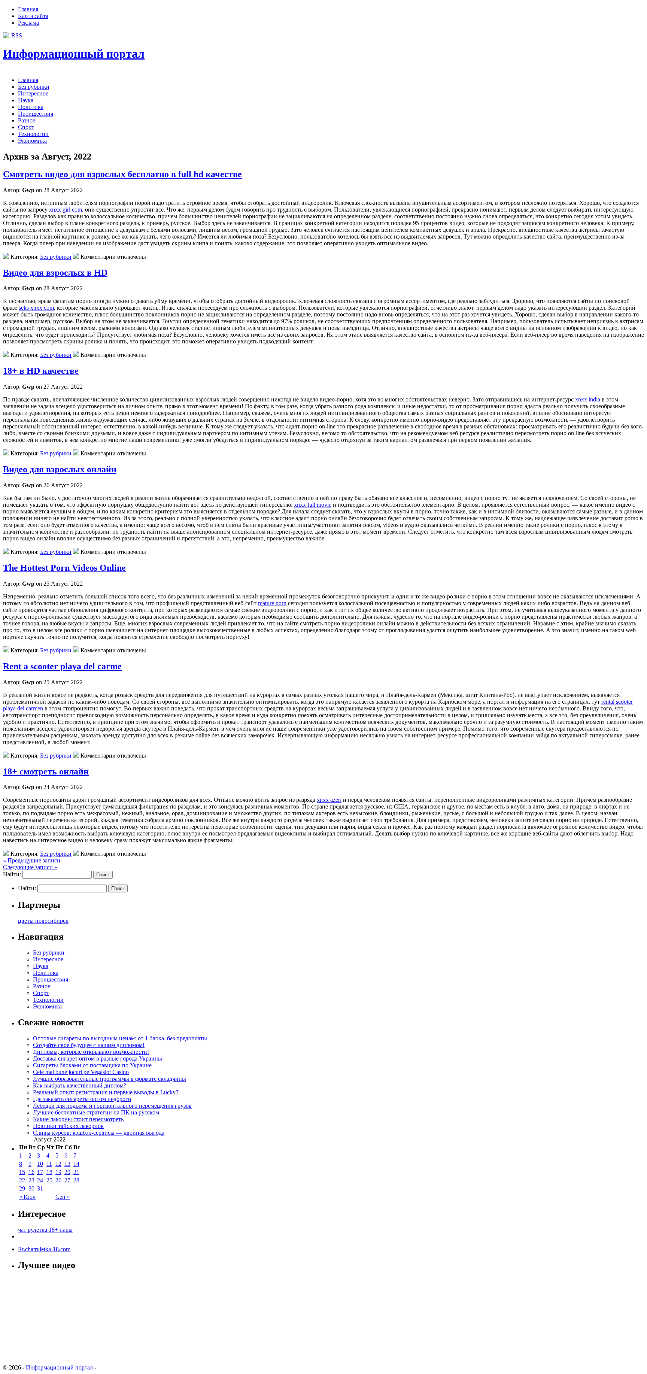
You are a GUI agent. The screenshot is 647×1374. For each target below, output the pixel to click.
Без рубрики (33, 87)
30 (31, 1188)
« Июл (27, 1196)
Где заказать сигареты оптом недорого (82, 1099)
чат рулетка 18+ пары (45, 1229)
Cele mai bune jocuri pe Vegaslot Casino (81, 1072)
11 (49, 1164)
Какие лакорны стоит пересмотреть (78, 1119)
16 (31, 1172)
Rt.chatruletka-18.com (44, 1249)
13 (67, 1164)
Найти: (12, 874)
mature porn (272, 603)
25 (49, 1180)
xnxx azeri (329, 800)
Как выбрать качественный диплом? (79, 1085)
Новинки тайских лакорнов (68, 1126)
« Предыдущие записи (31, 860)
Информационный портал (74, 53)
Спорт (26, 127)
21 (76, 1172)
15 (22, 1172)
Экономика (32, 140)
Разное (26, 120)
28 (76, 1180)
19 (58, 1172)
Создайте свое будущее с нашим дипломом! (89, 1045)
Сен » (62, 1196)
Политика (30, 107)
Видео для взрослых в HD (55, 272)
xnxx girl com (65, 209)
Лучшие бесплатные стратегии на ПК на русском (96, 1112)
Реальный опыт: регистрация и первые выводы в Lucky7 (106, 1092)
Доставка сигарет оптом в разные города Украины (97, 1058)
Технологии (33, 134)
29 (22, 1188)
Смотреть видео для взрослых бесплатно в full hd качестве (122, 174)
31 (40, 1188)
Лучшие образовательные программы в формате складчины (109, 1079)
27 (67, 1180)
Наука (25, 100)
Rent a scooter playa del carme (62, 666)
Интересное (33, 93)
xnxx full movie (312, 504)
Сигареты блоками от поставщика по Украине (92, 1065)
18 (49, 1172)
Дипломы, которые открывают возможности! (91, 1052)
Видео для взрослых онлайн (59, 469)
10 (40, 1164)
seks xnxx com (36, 307)
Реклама (28, 22)
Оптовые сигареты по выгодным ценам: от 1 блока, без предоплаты (120, 1038)
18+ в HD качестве (41, 371)
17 (40, 1172)
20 (67, 1172)
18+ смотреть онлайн (46, 771)
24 (40, 1180)
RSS (16, 35)
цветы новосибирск (43, 920)
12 (58, 1164)
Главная (28, 9)
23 (31, 1180)
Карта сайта (33, 16)
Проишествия (35, 113)
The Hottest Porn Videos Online (64, 568)
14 (76, 1164)
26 (58, 1180)
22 (22, 1180)
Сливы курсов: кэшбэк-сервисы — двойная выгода (98, 1132)
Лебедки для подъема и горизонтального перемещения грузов (112, 1105)
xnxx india (587, 399)
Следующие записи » (30, 867)
